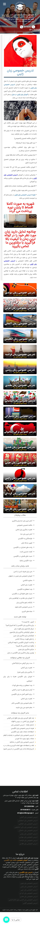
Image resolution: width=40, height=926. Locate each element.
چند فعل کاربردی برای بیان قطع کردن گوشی (20, 718)
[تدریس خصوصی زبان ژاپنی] (20, 51)
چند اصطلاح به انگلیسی (24, 589)
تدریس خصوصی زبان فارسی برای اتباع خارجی (23, 900)
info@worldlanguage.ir (25, 813)
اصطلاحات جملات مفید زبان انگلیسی (22, 732)
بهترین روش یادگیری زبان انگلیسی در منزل (20, 653)
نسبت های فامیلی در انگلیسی (23, 556)
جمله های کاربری (27, 611)
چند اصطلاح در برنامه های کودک (22, 685)
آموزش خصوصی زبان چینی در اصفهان (20, 576)
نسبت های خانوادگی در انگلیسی (22, 593)
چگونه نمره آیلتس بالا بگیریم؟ (25, 646)
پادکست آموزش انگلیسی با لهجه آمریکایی (21, 642)
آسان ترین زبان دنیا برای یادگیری (22, 521)
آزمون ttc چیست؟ (28, 622)
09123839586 (29, 806)
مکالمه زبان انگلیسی (15, 860)
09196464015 (29, 27)
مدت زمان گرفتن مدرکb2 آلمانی (22, 663)
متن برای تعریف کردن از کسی (23, 571)
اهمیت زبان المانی (26, 698)
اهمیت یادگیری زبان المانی (24, 529)
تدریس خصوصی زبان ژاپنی (20, 72)
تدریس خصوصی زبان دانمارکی (28, 830)
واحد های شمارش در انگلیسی (22, 547)
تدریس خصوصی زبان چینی (29, 883)
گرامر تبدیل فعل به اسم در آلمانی (22, 690)
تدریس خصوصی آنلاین (30, 903)
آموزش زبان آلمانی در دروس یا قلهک (22, 721)
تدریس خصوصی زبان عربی (29, 890)
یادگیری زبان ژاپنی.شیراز (24, 672)
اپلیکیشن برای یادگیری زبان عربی (23, 635)
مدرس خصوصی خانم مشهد (23, 607)
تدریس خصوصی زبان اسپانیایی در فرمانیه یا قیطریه (18, 735)
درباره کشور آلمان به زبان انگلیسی (21, 694)
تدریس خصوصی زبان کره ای (29, 893)
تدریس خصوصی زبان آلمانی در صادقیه (22, 742)
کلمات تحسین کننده (26, 552)
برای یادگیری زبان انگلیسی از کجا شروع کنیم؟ (20, 625)
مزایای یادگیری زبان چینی (26, 649)
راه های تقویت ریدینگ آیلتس (24, 639)
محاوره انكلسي (27, 580)
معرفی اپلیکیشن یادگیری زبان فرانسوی (22, 632)
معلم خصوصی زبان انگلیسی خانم (22, 703)
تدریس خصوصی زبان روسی (29, 834)
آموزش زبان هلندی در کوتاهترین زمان (20, 598)
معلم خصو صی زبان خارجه (24, 707)
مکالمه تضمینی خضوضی (24, 525)
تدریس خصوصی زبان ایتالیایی (28, 824)
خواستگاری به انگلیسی (25, 538)
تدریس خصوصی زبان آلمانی (29, 817)
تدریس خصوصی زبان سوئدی (28, 837)
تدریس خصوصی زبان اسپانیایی (28, 820)
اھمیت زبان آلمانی (26, 585)
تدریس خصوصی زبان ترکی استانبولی (26, 827)
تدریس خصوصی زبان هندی (29, 896)
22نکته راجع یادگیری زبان (24, 602)
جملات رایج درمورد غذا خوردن (24, 738)
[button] (6, 920)
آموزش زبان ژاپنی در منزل (20, 94)
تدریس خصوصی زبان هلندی (29, 843)
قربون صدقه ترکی (26, 543)
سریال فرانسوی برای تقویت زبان (24, 629)
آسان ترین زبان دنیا (26, 534)
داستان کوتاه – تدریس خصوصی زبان (22, 725)
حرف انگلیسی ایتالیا (26, 560)
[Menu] (4, 4)
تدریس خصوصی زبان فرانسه (28, 840)
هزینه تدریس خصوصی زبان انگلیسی (22, 728)
